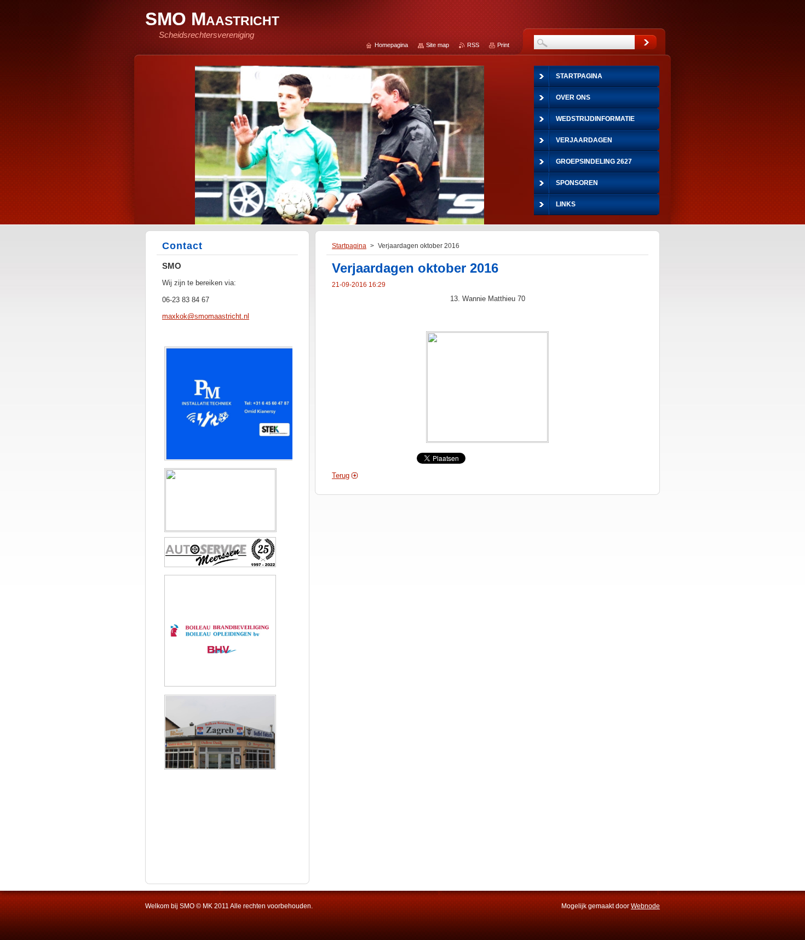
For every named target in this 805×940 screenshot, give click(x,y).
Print (503, 45)
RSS (473, 45)
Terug (340, 475)
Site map (437, 45)
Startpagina (349, 246)
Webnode (645, 906)
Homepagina (391, 45)
